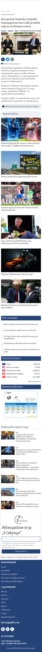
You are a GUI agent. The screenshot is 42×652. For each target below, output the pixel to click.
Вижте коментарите (11, 64)
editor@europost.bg (13, 641)
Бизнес (4, 606)
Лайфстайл (5, 610)
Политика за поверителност (13, 578)
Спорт (3, 613)
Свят (17, 31)
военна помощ (10, 106)
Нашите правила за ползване (11, 557)
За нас (3, 567)
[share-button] (3, 59)
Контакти (5, 571)
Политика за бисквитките (12, 581)
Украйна (35, 106)
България (5, 599)
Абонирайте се (21, 551)
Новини (10, 31)
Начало (3, 31)
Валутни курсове (8, 617)
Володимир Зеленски (24, 106)
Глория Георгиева (7, 14)
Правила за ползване (9, 574)
